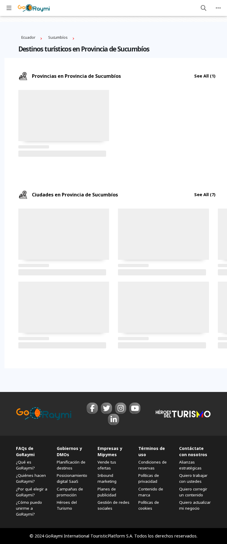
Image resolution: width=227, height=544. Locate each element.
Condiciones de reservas (152, 465)
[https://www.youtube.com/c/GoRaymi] (134, 408)
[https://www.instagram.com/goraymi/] (120, 408)
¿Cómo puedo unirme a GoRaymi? (29, 508)
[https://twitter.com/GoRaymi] (106, 408)
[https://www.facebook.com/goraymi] (92, 408)
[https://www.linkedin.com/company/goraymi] (113, 419)
